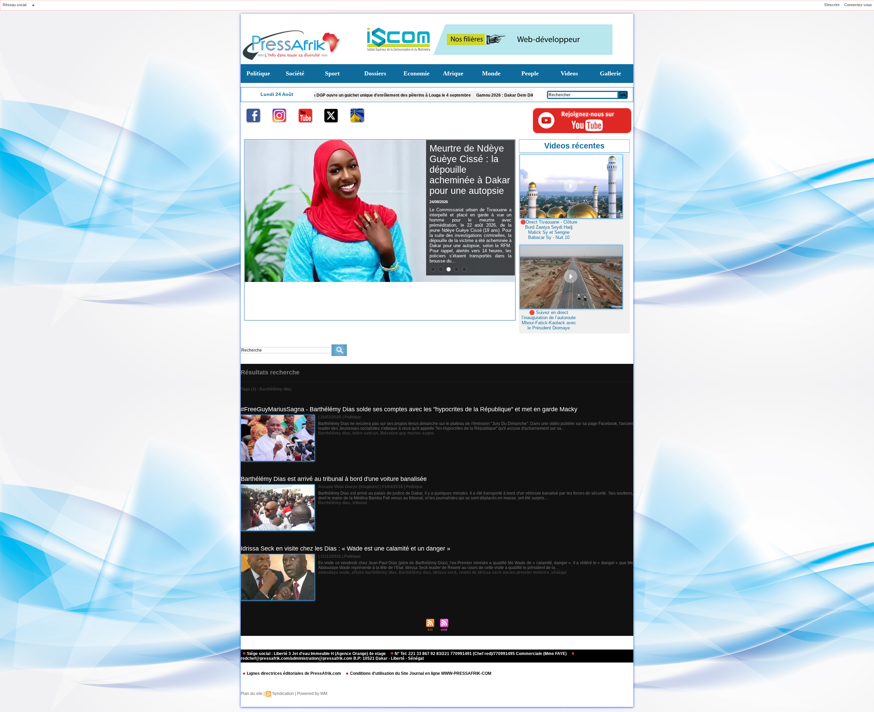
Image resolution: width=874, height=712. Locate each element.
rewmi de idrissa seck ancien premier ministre (504, 572)
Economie (416, 73)
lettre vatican (365, 433)
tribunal (359, 502)
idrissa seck (445, 572)
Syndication (283, 693)
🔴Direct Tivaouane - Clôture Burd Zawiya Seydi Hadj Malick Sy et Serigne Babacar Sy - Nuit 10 (548, 229)
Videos (569, 73)
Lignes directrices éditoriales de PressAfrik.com (294, 673)
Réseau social (14, 5)
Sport (332, 73)
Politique (258, 73)
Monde (491, 73)
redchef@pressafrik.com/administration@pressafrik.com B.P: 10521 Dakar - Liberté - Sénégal (332, 658)
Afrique (453, 73)
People (530, 73)
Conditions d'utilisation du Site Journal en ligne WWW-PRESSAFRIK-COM (420, 673)
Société (295, 73)
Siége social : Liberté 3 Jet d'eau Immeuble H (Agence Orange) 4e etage (316, 653)
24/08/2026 (438, 202)
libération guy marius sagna (407, 433)
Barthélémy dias (334, 433)
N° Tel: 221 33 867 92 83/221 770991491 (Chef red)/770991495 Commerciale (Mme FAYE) (481, 653)
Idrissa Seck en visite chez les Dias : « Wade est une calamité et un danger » (345, 548)
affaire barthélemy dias (374, 572)
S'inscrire (832, 5)
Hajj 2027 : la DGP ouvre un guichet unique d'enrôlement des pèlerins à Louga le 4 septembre (321, 95)
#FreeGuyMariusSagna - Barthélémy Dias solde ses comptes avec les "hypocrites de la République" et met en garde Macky (409, 409)
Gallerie (610, 73)
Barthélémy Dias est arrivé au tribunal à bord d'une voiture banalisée (334, 478)
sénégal (558, 572)
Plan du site (252, 693)
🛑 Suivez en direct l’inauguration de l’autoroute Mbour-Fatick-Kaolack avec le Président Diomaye (549, 320)
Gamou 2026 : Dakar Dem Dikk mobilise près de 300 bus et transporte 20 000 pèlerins (500, 95)
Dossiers (375, 73)
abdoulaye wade (334, 572)
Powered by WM (312, 693)
